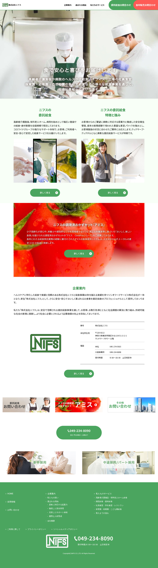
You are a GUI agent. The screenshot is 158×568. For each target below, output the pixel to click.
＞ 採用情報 (10, 502)
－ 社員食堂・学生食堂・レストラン (108, 505)
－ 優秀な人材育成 (54, 516)
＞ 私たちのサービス (102, 494)
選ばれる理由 (80, 5)
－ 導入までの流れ (101, 513)
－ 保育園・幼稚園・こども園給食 (107, 509)
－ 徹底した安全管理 (55, 508)
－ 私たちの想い (52, 498)
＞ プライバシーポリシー (35, 529)
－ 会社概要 (50, 521)
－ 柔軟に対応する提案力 (57, 505)
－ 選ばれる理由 (52, 501)
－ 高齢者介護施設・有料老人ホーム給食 (110, 498)
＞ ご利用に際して (12, 529)
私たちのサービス (97, 5)
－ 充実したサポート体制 (57, 512)
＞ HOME (9, 494)
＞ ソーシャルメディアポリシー (64, 529)
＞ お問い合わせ (12, 510)
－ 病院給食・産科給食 (102, 501)
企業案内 (67, 5)
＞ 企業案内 (50, 494)
